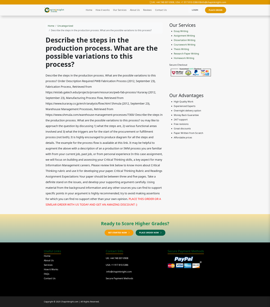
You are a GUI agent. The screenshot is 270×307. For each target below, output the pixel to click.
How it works (103, 10)
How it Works (51, 269)
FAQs (46, 273)
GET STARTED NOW (117, 232)
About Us (135, 10)
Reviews (147, 10)
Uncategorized (65, 25)
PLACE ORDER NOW (149, 232)
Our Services (120, 10)
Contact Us (161, 10)
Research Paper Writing (186, 53)
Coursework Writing (184, 44)
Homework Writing (184, 58)
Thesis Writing (181, 49)
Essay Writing (181, 31)
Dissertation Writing (184, 40)
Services (48, 264)
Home (89, 10)
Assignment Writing (184, 35)
